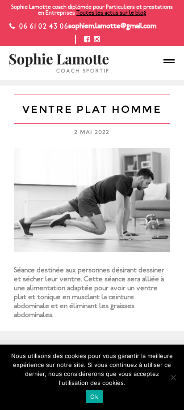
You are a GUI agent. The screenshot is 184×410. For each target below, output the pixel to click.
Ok (94, 396)
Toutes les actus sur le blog (111, 13)
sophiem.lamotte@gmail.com (112, 26)
